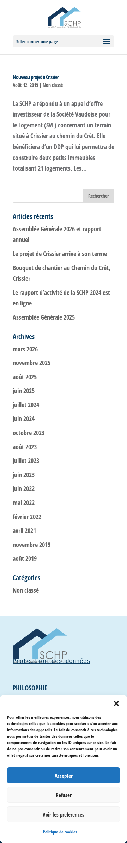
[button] (116, 703)
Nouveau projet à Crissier (36, 77)
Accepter (64, 775)
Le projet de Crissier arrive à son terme (60, 253)
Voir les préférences (63, 814)
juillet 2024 (26, 404)
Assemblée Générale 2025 (44, 317)
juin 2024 (24, 418)
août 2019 (25, 558)
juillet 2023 (26, 460)
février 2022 (27, 516)
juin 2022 (24, 488)
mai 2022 (24, 502)
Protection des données (51, 661)
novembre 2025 (31, 362)
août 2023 (25, 447)
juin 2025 (24, 390)
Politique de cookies (60, 832)
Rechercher (98, 195)
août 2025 (25, 377)
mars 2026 (25, 349)
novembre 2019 (31, 544)
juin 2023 (24, 474)
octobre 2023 (28, 432)
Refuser (64, 795)
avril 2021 (24, 530)
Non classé (53, 85)
